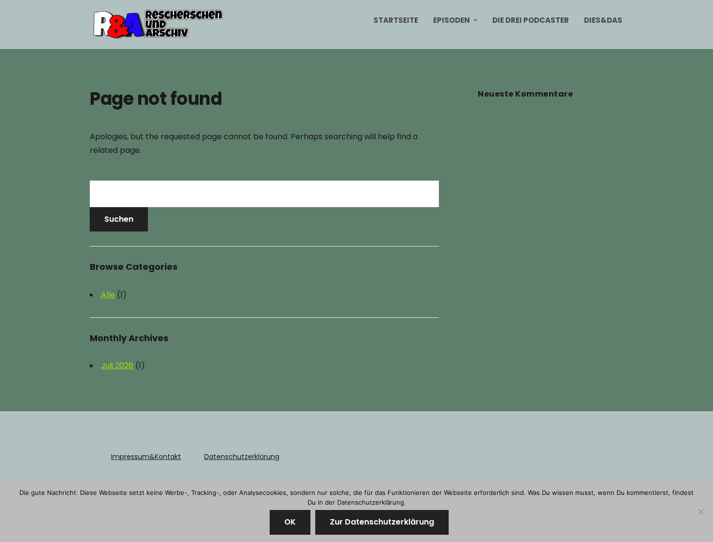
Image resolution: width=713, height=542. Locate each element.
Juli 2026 (117, 365)
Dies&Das (603, 20)
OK (290, 521)
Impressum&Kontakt (146, 456)
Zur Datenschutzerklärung (382, 521)
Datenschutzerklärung (241, 456)
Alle (108, 294)
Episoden (451, 20)
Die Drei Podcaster (530, 20)
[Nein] (701, 511)
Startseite (395, 20)
